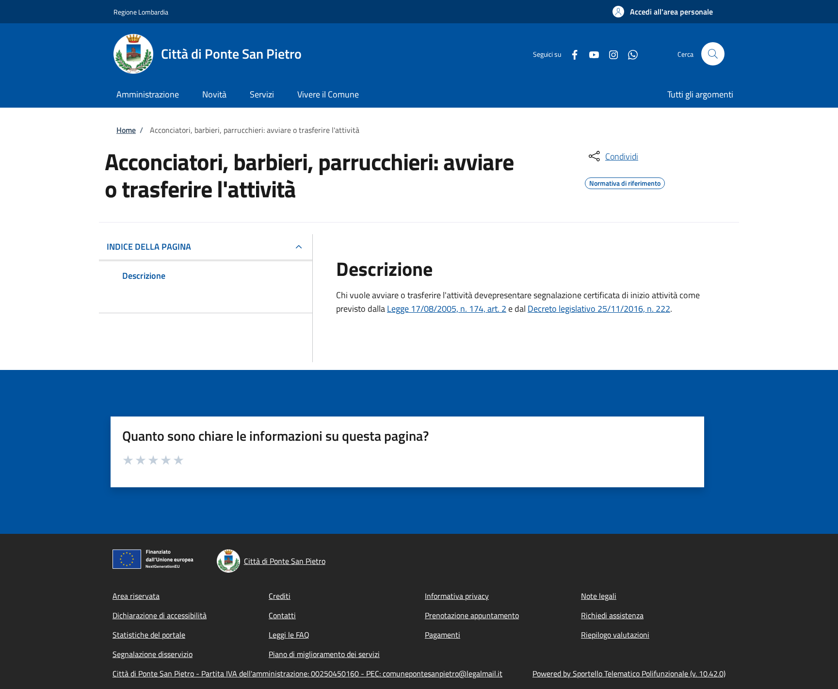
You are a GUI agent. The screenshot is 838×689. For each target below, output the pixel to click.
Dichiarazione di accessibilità (160, 615)
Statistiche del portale (149, 635)
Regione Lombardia (140, 12)
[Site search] (713, 53)
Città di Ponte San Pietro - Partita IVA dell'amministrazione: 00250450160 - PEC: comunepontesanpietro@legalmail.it (307, 673)
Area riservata (136, 596)
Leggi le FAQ (289, 635)
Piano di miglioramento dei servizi (324, 654)
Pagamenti (442, 635)
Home (126, 130)
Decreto (543, 308)
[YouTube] (590, 53)
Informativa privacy (457, 596)
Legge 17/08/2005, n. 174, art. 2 (446, 308)
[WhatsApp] (629, 53)
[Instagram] (609, 53)
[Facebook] (570, 53)
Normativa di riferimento (625, 182)
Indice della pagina (149, 246)
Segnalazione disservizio (153, 654)
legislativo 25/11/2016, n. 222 (614, 308)
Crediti (279, 596)
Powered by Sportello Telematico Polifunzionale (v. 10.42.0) (628, 673)
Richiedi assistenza (612, 615)
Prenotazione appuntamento (472, 615)
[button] (663, 11)
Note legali (598, 596)
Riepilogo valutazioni (615, 635)
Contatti (282, 615)
